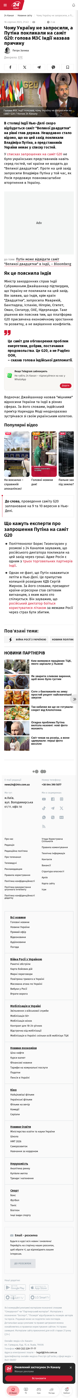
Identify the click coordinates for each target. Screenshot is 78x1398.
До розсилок (23, 1263)
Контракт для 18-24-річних (26, 1025)
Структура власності (53, 871)
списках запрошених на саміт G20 (34, 154)
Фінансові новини (21, 1062)
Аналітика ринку (20, 1168)
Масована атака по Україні (26, 983)
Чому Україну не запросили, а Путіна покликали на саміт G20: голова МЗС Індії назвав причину (55, 15)
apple (40, 1287)
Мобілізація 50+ (19, 1015)
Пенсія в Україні (20, 1077)
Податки (15, 1072)
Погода (14, 947)
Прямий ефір (18, 932)
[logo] (16, 5)
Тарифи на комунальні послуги (29, 1067)
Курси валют (17, 1057)
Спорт (14, 1190)
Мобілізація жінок (21, 1020)
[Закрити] (70, 1367)
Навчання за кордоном (24, 1151)
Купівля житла (19, 1173)
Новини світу (25, 15)
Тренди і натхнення (22, 1178)
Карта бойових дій (21, 968)
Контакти (47, 859)
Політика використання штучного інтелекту (18, 888)
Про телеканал (13, 857)
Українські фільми (21, 1099)
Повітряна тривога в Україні (27, 978)
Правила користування (17, 875)
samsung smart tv (40, 1297)
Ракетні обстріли (20, 964)
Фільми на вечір (20, 1104)
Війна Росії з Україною (26, 959)
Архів (45, 877)
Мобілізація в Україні (25, 1006)
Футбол (14, 1200)
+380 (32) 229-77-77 (25, 1348)
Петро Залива (21, 50)
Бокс (13, 1195)
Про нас (9, 839)
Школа (14, 1136)
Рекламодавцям (13, 869)
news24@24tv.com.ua (17, 784)
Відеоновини (18, 937)
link (44, 799)
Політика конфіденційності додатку (20, 896)
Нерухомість (19, 1163)
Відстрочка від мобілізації (26, 1030)
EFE (20, 57)
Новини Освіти (20, 1126)
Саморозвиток (19, 1146)
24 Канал (9, 15)
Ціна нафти (17, 1052)
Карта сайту (48, 883)
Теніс (13, 1205)
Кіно (13, 1089)
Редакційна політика (16, 851)
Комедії (14, 1109)
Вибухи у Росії (18, 988)
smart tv (15, 1297)
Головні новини (19, 922)
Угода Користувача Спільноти (52, 840)
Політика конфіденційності (20, 881)
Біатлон (15, 1210)
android (15, 1287)
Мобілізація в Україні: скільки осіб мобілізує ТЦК (39, 1035)
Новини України (20, 927)
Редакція (9, 845)
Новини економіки (23, 1048)
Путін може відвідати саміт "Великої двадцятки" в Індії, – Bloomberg (37, 261)
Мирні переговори (21, 973)
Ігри (44, 889)
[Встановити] (39, 1373)
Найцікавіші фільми (22, 1094)
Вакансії (46, 865)
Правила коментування (55, 847)
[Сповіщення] (73, 5)
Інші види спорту (20, 1215)
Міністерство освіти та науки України (32, 1131)
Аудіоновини (18, 941)
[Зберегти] (67, 67)
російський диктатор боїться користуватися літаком (32, 605)
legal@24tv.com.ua (46, 1352)
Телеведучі (11, 863)
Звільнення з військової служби (29, 1010)
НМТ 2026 (15, 1141)
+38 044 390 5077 (51, 784)
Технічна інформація (53, 853)
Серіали (15, 1114)
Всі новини (18, 917)
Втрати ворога (19, 993)
